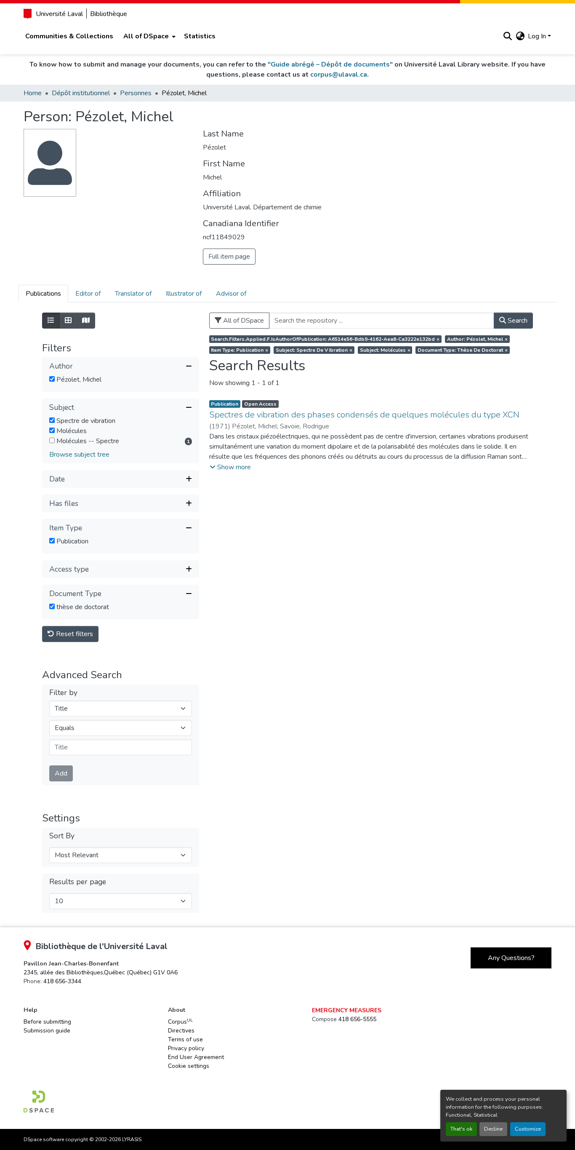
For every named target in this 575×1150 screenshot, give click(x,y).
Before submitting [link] (47, 1022)
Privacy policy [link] (186, 1048)
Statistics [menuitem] (200, 36)
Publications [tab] (43, 293)
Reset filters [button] (73, 634)
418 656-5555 (357, 1019)
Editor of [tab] (88, 293)
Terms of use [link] (185, 1039)
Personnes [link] (136, 93)
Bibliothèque (108, 14)
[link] (100, 972)
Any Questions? (511, 958)
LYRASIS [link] (131, 1139)
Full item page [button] (229, 256)
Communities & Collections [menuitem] (69, 36)
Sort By (62, 836)
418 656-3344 (62, 981)
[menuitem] (149, 36)
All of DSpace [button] (146, 36)
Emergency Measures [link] (346, 1010)
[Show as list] (51, 321)
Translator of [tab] (133, 293)
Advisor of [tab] (231, 293)
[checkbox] (52, 379)
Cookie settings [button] (188, 1066)
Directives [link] (181, 1031)
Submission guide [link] (47, 1031)
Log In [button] (538, 36)
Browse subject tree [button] (79, 454)
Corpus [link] (180, 1021)
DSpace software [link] (44, 1139)
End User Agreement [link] (196, 1057)
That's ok (461, 1129)
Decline (493, 1129)
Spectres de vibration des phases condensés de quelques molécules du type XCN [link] (364, 414)
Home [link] (33, 93)
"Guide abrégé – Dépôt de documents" (330, 64)
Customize (528, 1129)
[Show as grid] (68, 321)
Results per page (77, 881)
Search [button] (516, 320)
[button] (507, 36)
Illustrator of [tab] (184, 293)
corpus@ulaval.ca (338, 74)
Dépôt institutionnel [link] (81, 93)
